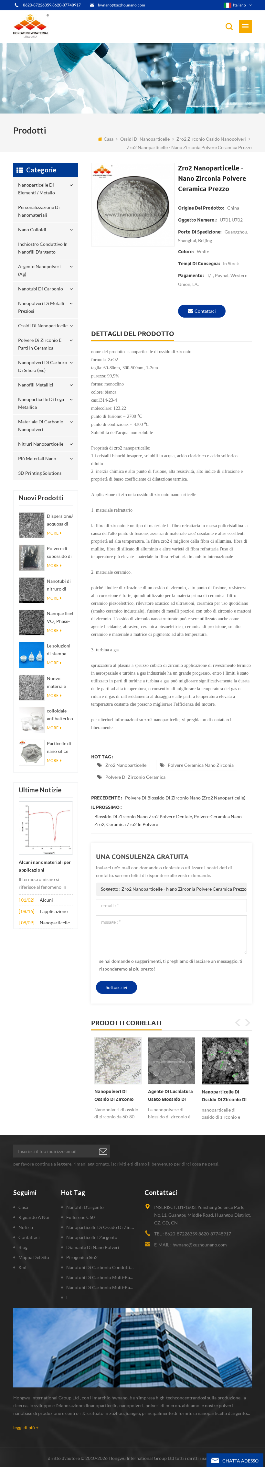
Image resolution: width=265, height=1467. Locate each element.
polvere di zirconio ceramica (135, 777)
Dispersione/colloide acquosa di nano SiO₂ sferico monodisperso (60, 520)
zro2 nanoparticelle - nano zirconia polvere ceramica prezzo (184, 889)
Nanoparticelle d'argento (91, 1237)
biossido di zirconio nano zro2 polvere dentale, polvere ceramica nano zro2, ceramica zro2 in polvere (168, 820)
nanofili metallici (35, 384)
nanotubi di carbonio (40, 288)
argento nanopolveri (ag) (39, 270)
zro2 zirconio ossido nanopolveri (211, 139)
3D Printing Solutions (39, 473)
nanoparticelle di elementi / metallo (36, 188)
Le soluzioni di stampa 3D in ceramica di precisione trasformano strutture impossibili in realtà (59, 650)
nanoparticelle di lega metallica (41, 403)
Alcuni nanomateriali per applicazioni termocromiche (45, 867)
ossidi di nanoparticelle (145, 139)
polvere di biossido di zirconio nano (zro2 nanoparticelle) (185, 797)
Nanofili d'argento (85, 1207)
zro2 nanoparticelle (125, 765)
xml (22, 1267)
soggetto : (174, 889)
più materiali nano (37, 458)
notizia (25, 1227)
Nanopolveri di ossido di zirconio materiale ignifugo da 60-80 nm (117, 1096)
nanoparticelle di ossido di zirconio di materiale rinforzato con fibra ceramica (224, 1097)
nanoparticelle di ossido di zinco (100, 1227)
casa (108, 139)
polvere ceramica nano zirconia (201, 765)
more (52, 533)
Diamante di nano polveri (92, 1247)
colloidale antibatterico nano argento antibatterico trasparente (60, 715)
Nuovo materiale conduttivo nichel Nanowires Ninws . (58, 683)
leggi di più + (25, 1427)
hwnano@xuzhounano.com (121, 5)
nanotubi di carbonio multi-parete (100, 1277)
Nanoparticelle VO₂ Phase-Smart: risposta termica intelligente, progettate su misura (60, 618)
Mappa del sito (33, 1257)
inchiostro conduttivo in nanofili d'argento (43, 248)
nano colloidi (32, 229)
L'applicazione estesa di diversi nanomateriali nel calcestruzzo (56, 911)
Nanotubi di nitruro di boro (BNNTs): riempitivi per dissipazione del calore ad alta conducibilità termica (60, 585)
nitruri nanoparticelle (40, 444)
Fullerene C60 (80, 1217)
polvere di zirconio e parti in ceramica (39, 344)
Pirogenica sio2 (82, 1257)
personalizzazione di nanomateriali (39, 211)
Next (247, 1022)
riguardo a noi (33, 1217)
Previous (238, 1022)
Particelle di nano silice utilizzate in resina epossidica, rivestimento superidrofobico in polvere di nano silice (60, 748)
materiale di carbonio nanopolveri (40, 425)
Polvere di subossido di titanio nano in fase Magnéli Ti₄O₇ (59, 553)
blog (22, 1247)
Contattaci (205, 311)
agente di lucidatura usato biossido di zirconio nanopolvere (171, 1096)
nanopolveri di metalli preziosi (41, 307)
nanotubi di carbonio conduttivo (100, 1267)
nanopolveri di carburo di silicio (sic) (42, 366)
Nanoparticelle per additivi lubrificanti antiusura (55, 923)
